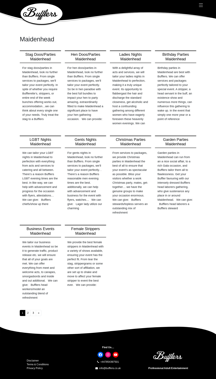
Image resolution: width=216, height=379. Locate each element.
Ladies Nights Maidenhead (130, 56)
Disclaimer (33, 360)
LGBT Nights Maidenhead (40, 141)
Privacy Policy (35, 368)
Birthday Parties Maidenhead (175, 56)
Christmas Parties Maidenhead (130, 141)
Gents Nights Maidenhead (85, 141)
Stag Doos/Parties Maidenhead (40, 56)
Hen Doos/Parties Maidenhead (85, 56)
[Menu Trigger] (201, 5)
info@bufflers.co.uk (110, 368)
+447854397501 (109, 362)
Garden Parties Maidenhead (175, 141)
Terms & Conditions (38, 364)
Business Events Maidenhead (40, 231)
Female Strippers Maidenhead (85, 231)
